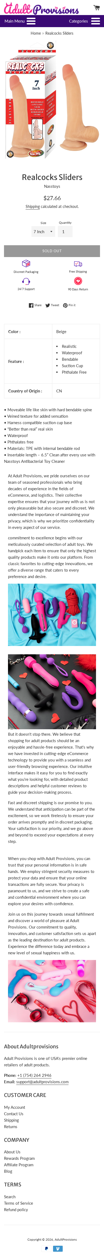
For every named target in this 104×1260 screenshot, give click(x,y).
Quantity (65, 223)
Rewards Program (19, 1158)
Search (9, 1196)
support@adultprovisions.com (42, 1081)
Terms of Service (18, 1203)
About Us (12, 1151)
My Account (14, 1107)
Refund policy (16, 1209)
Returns (10, 1126)
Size (43, 223)
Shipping (33, 206)
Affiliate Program (18, 1164)
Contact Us (13, 1113)
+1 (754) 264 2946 (34, 1075)
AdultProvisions (66, 1239)
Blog (8, 1171)
